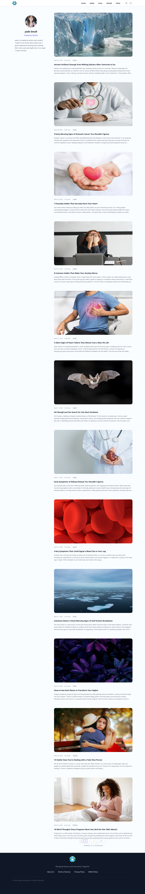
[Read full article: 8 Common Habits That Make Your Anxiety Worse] (93, 243)
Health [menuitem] (92, 3)
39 (101, 841)
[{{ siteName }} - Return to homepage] (14, 3)
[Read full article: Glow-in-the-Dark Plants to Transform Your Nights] (93, 660)
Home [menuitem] (100, 3)
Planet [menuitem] (118, 3)
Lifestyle (75, 756)
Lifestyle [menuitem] (109, 3)
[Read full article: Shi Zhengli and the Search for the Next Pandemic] (93, 382)
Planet (74, 60)
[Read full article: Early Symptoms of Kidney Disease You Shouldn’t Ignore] (93, 452)
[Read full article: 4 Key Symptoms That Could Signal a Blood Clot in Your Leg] (93, 521)
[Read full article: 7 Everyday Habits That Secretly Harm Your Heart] (93, 174)
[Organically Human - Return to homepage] (72, 859)
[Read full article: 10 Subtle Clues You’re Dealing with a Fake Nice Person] (93, 730)
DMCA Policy (93, 872)
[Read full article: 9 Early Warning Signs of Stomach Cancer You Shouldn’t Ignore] (93, 104)
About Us (50, 872)
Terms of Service (64, 872)
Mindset (75, 825)
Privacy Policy (79, 872)
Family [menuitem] (83, 3)
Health (75, 130)
